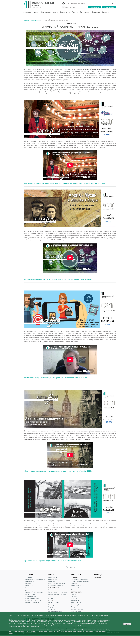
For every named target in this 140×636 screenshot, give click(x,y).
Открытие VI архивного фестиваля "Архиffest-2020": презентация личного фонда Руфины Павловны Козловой (64, 183)
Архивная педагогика (77, 585)
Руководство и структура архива (35, 579)
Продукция (96, 12)
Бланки (50, 598)
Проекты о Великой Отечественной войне (77, 589)
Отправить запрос (109, 7)
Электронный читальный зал (56, 590)
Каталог (36, 12)
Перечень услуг (94, 7)
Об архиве (27, 12)
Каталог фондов (53, 577)
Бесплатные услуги (54, 602)
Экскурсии (51, 609)
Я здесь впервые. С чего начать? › (76, 3)
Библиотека (51, 581)
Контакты (105, 12)
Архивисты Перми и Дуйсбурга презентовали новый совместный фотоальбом (52, 561)
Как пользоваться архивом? (33, 600)
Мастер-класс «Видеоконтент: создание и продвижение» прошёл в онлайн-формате (55, 378)
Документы (28, 590)
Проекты (75, 12)
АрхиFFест (74, 583)
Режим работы (29, 581)
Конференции (75, 600)
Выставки (74, 596)
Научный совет (29, 588)
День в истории (76, 602)
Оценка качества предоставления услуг (32, 597)
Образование (65, 12)
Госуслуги (51, 607)
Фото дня (74, 598)
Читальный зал (46, 12)
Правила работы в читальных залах (57, 595)
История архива (30, 594)
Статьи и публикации (77, 605)
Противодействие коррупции (34, 592)
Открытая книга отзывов (32, 602)
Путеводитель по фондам (56, 585)
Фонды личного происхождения (81, 607)
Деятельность (85, 12)
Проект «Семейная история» (79, 581)
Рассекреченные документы (56, 583)
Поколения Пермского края (79, 579)
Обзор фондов (52, 579)
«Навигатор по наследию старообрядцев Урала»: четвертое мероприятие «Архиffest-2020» (58, 471)
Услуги (55, 12)
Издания (73, 594)
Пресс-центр (29, 585)
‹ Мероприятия (70, 567)
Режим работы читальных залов (58, 592)
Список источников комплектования (77, 610)
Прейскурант (52, 605)
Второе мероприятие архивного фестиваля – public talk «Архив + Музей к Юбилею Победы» (58, 279)
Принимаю (127, 624)
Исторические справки (55, 611)
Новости (28, 583)
